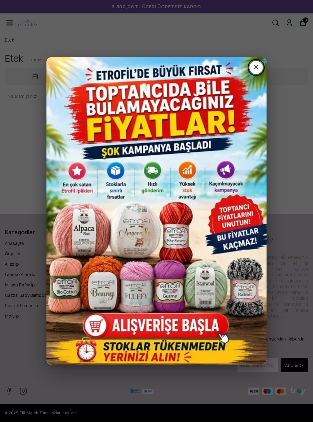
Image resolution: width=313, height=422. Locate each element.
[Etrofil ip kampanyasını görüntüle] (156, 211)
